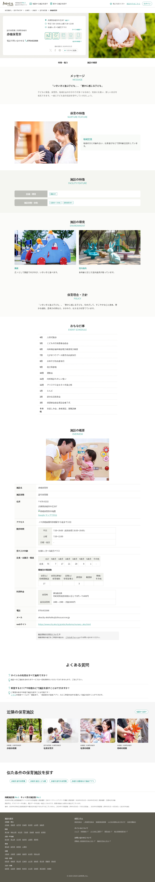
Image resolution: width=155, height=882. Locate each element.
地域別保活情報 (101, 822)
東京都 (7, 832)
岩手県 (18, 825)
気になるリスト (117, 3)
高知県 (53, 861)
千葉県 (26, 832)
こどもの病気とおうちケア (116, 822)
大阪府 (7, 854)
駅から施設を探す (58, 3)
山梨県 (30, 839)
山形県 (36, 825)
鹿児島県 (43, 869)
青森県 (13, 825)
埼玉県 (20, 832)
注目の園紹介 (131, 822)
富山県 (13, 839)
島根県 (13, 861)
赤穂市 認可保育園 (18, 781)
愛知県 (7, 847)
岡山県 (18, 861)
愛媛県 (48, 861)
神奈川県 (13, 832)
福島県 (42, 825)
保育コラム (78, 818)
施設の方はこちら (133, 3)
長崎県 (18, 869)
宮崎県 (36, 869)
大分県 (30, 869)
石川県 (18, 839)
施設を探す (9, 818)
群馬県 (43, 832)
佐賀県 (13, 869)
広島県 (24, 861)
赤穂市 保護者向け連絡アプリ (83, 781)
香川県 (42, 861)
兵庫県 (13, 854)
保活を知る (78, 822)
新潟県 (7, 839)
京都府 (18, 854)
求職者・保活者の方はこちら (83, 841)
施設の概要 (92, 62)
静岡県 (18, 847)
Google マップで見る (47, 515)
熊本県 (24, 869)
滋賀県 (24, 854)
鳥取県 (7, 861)
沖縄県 (49, 869)
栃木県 (37, 832)
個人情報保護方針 (120, 831)
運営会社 (107, 831)
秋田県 (30, 825)
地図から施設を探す (38, 3)
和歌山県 (37, 854)
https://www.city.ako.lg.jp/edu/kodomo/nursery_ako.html (64, 624)
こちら (13, 695)
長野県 (36, 839)
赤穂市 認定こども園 (38, 781)
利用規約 (84, 831)
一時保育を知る (89, 822)
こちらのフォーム (72, 637)
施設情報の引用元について (49, 634)
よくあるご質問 (95, 831)
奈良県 (30, 854)
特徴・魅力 (63, 62)
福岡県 (7, 869)
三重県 (24, 847)
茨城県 (32, 832)
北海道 (7, 825)
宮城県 (24, 825)
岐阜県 (13, 847)
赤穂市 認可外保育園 (59, 781)
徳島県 (36, 861)
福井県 (24, 839)
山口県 (30, 861)
